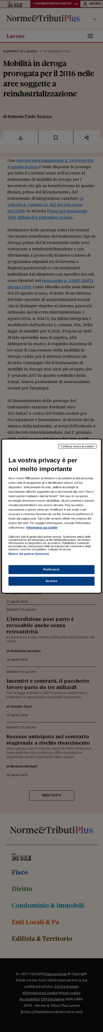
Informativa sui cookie (41, 527)
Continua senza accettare (77, 446)
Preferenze (51, 569)
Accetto (52, 581)
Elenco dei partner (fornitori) (28, 553)
